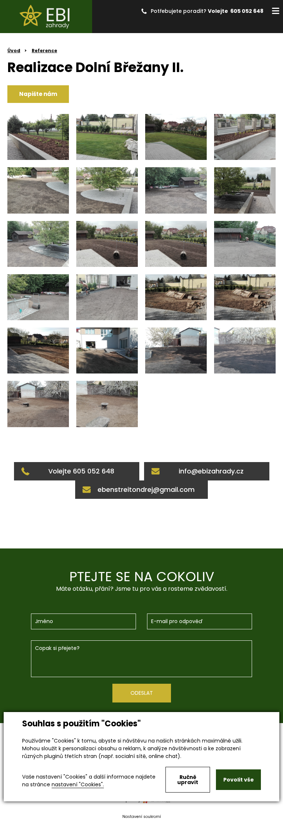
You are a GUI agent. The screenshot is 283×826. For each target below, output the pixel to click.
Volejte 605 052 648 (235, 11)
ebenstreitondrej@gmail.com (146, 489)
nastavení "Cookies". (78, 784)
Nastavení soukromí (141, 816)
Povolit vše (238, 779)
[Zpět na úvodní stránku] (46, 16)
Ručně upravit (187, 779)
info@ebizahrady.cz (211, 471)
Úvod (13, 50)
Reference (44, 50)
